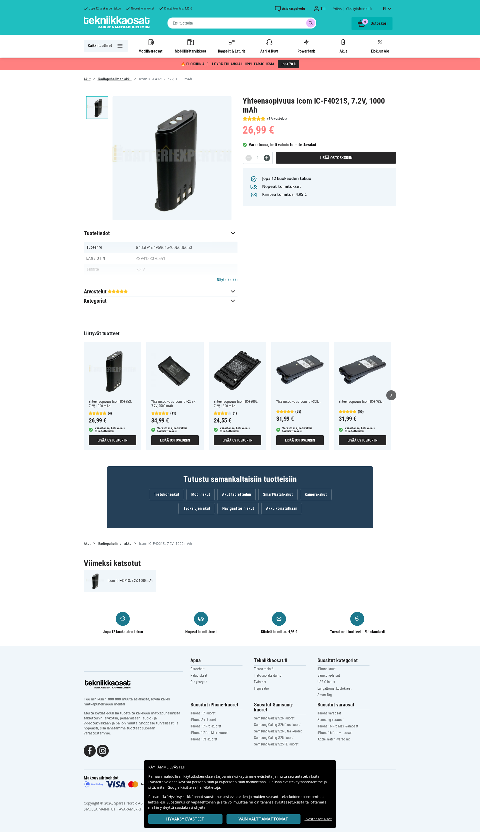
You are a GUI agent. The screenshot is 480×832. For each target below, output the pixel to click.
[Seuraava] (391, 395)
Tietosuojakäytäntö (268, 675)
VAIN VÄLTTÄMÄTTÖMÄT (263, 819)
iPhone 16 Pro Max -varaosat (338, 726)
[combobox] (242, 23)
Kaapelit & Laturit (231, 51)
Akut (343, 51)
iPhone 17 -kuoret (203, 713)
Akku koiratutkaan (281, 508)
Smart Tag (325, 695)
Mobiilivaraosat (150, 51)
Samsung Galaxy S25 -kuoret (274, 738)
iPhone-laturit (327, 669)
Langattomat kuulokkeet (335, 688)
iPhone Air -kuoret (203, 720)
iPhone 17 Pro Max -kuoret (209, 733)
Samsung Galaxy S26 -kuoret (274, 718)
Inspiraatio (261, 688)
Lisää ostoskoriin (336, 157)
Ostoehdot (198, 669)
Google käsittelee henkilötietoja (194, 787)
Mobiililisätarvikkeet (190, 51)
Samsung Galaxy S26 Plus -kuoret (278, 725)
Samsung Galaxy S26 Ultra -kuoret (278, 731)
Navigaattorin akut (238, 508)
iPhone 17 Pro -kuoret (205, 726)
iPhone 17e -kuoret (203, 739)
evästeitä (265, 776)
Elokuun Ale (380, 51)
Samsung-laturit (329, 675)
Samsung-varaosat (331, 720)
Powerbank (306, 51)
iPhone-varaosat (329, 713)
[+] (267, 158)
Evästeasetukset (318, 818)
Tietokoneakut (166, 494)
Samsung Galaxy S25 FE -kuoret (276, 744)
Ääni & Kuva (269, 51)
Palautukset (198, 675)
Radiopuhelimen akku (115, 79)
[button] (161, 233)
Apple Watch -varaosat (334, 739)
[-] (249, 158)
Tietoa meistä (264, 669)
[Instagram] (103, 750)
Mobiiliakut (200, 494)
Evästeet (260, 682)
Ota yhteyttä (198, 682)
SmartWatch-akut (278, 494)
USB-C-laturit (326, 682)
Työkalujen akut (196, 508)
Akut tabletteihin (236, 494)
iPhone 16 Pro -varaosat (335, 733)
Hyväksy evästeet (185, 819)
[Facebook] (90, 750)
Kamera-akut (316, 494)
